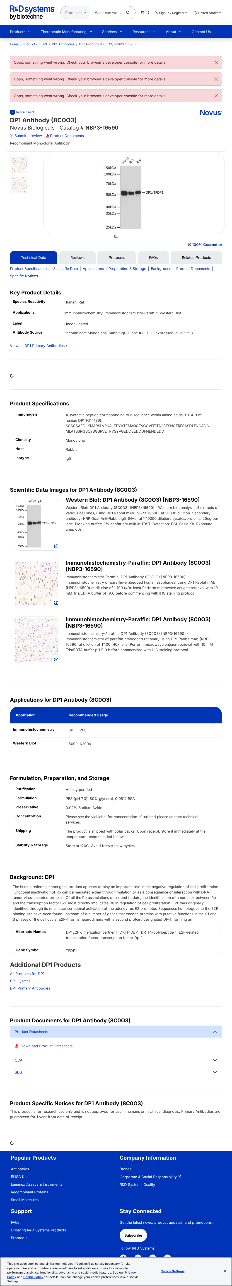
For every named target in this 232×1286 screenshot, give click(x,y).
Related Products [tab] (196, 257)
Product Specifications (29, 268)
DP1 (44, 44)
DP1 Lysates (20, 981)
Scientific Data (65, 268)
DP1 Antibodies (63, 44)
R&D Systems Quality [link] (137, 1184)
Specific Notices (24, 276)
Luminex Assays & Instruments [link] (36, 1184)
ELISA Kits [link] (19, 1176)
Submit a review (28, 135)
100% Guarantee (207, 244)
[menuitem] (14, 44)
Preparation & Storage (127, 268)
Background (161, 268)
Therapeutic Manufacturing (64, 31)
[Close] (216, 62)
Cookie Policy (33, 1277)
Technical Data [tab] (33, 257)
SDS (18, 1072)
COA (18, 1060)
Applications (93, 268)
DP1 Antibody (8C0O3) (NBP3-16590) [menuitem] (107, 44)
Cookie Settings (172, 1271)
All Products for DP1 (27, 973)
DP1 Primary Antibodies (30, 988)
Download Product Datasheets (46, 1046)
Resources (141, 31)
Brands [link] (125, 1169)
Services (109, 31)
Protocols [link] (19, 1237)
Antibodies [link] (20, 1169)
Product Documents (67, 135)
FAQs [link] (15, 1222)
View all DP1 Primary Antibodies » (39, 345)
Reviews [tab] (77, 257)
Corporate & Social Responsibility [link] (148, 1177)
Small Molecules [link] (25, 1199)
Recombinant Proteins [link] (29, 1192)
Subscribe (133, 1235)
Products (17, 31)
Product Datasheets (31, 1031)
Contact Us (201, 31)
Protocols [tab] (117, 257)
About (171, 31)
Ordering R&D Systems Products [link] (38, 1230)
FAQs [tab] (153, 257)
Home (14, 44)
